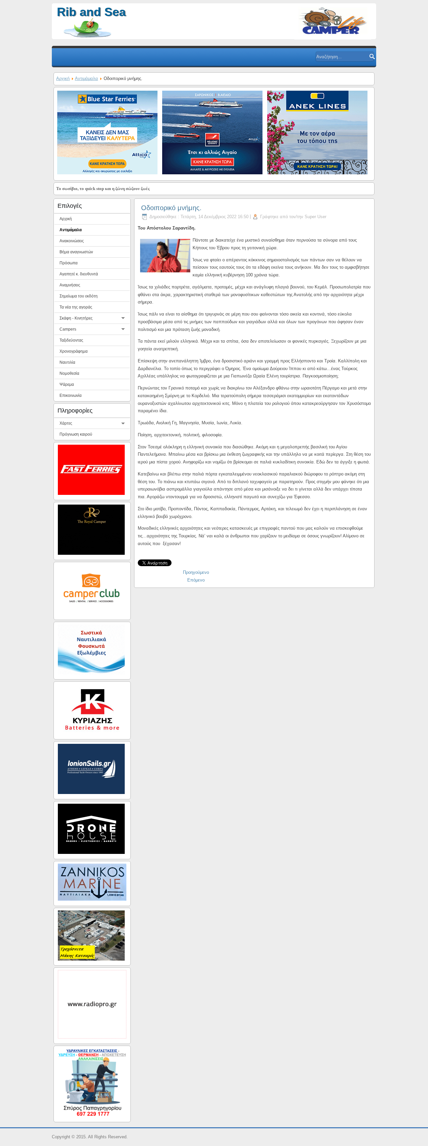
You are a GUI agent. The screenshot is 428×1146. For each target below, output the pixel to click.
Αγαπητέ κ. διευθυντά (79, 274)
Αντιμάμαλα (86, 78)
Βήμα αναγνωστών (76, 252)
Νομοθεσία (69, 373)
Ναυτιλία (67, 362)
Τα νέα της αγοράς (76, 307)
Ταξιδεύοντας (71, 340)
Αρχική (63, 78)
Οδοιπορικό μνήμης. (171, 207)
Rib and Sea (91, 12)
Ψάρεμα (67, 384)
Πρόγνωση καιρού (76, 434)
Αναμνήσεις (70, 285)
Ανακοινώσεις (72, 241)
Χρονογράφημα (74, 351)
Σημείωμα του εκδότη (79, 296)
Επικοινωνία (71, 395)
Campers (68, 329)
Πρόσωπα (69, 263)
